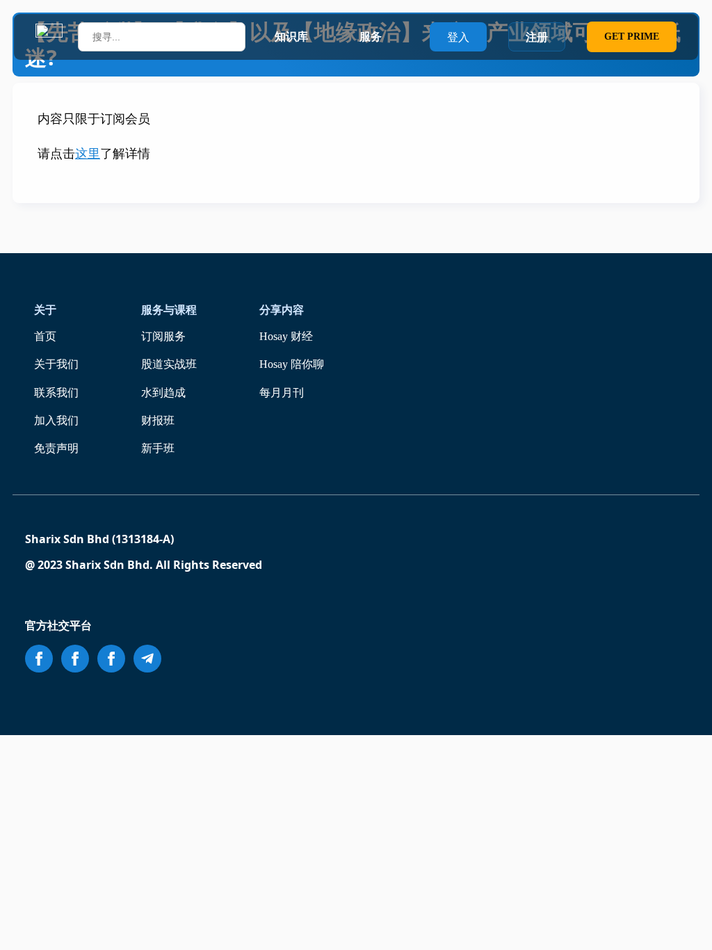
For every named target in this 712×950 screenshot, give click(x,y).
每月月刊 (281, 392)
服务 (370, 36)
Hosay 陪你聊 (291, 364)
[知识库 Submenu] (321, 37)
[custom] (147, 659)
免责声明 (56, 448)
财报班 (158, 420)
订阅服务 (163, 336)
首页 (45, 336)
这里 (87, 154)
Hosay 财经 (286, 336)
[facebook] (39, 659)
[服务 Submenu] (395, 37)
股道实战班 (169, 364)
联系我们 (56, 392)
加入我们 (56, 420)
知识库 (291, 36)
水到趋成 (163, 392)
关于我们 (56, 364)
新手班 (158, 448)
